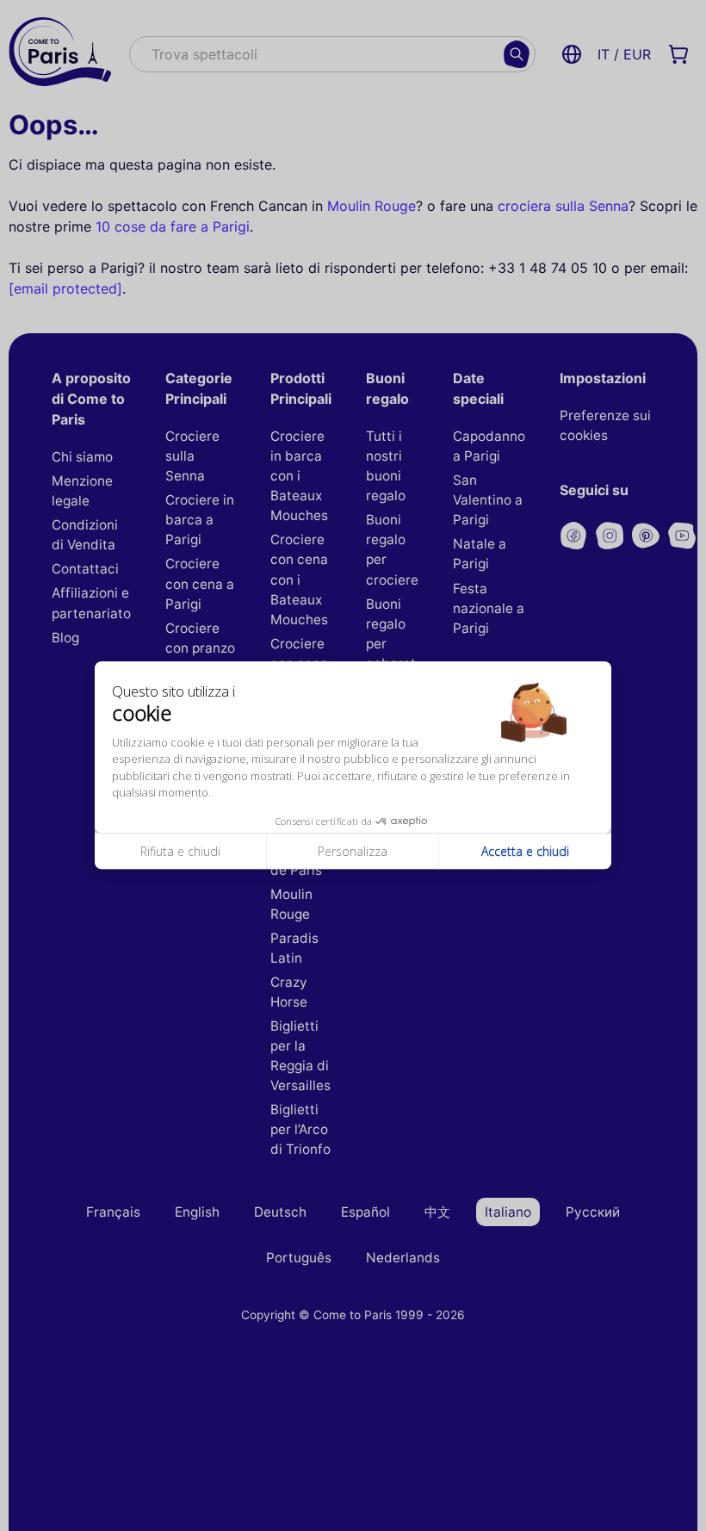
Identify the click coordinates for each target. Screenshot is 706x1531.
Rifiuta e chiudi (180, 851)
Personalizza (352, 851)
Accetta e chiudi (525, 851)
